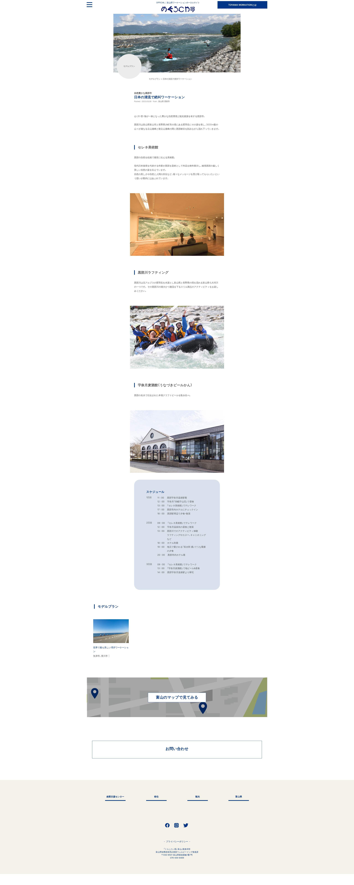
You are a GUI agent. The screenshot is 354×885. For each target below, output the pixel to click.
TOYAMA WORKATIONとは (242, 4)
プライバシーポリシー (177, 841)
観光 (197, 796)
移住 (156, 796)
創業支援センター (115, 796)
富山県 (238, 796)
